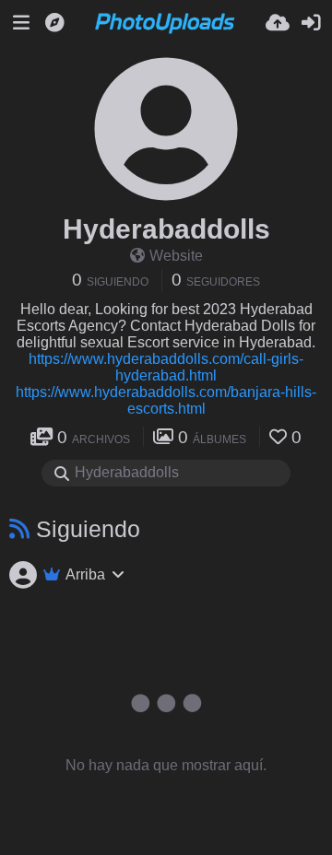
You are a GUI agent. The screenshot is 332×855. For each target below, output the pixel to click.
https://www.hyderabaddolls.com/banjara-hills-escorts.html (166, 400)
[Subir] (278, 23)
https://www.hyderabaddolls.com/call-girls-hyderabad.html (166, 367)
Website (176, 256)
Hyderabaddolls (166, 229)
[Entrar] (311, 23)
